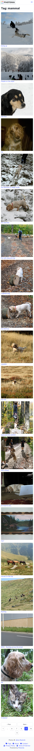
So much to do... (6, 505)
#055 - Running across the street (12, 647)
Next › (25, 724)
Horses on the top (7, 576)
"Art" (2, 541)
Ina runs (3, 399)
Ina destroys (5, 329)
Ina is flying (5, 470)
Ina (2, 152)
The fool (4, 116)
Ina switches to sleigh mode (10, 187)
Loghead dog (5, 293)
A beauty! (4, 718)
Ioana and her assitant (8, 435)
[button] (31, 2)
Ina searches (5, 223)
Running (3, 612)
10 (31, 728)
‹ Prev (9, 724)
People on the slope (7, 81)
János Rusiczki (20, 740)
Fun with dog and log (8, 258)
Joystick (4, 364)
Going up (4, 46)
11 (17, 733)
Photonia (21, 748)
